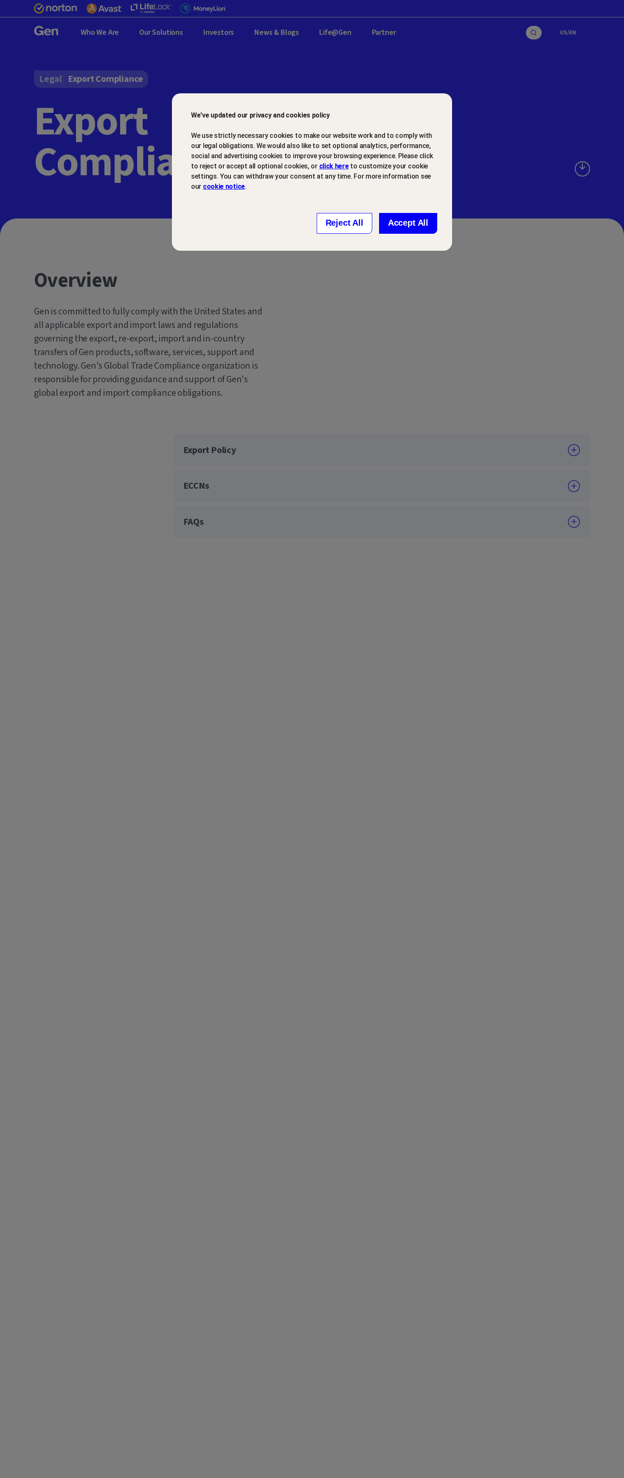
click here (334, 166)
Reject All (344, 222)
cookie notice (224, 186)
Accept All (408, 222)
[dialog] (312, 172)
